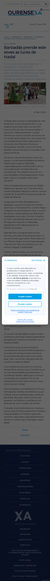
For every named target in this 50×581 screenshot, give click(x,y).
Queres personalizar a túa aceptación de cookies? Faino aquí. (25, 311)
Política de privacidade (25, 321)
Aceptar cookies (25, 296)
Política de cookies (25, 319)
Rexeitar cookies (25, 304)
